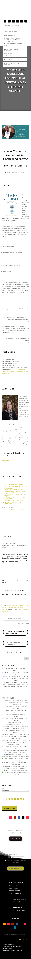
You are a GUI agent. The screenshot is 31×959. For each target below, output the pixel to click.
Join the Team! (14, 885)
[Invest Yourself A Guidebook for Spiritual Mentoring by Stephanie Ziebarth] (15, 132)
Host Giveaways (14, 891)
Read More (15, 839)
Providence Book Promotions (23, 623)
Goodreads (6, 373)
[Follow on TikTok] (25, 21)
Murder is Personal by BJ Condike (16, 832)
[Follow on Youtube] (13, 21)
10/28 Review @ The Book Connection (12, 502)
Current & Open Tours (16, 882)
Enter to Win (9, 808)
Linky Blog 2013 (24, 509)
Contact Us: (23, 939)
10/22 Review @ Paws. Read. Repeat (16, 492)
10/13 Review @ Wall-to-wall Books (16, 490)
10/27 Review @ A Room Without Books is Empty (15, 497)
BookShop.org (22, 371)
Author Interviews (19, 910)
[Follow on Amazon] (5, 21)
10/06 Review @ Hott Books (14, 484)
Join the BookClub (15, 894)
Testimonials (17, 902)
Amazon (14, 369)
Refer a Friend (13, 888)
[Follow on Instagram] (9, 21)
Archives (4, 788)
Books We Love (17, 907)
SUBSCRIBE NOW (15, 868)
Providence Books (16, 618)
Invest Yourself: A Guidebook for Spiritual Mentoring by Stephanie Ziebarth (15, 607)
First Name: (9, 854)
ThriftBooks (11, 371)
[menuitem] (15, 26)
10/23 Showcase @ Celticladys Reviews (14, 494)
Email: (9, 857)
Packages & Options (19, 899)
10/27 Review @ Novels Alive (14, 500)
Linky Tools (13, 509)
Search (27, 658)
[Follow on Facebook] (17, 21)
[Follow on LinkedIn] (15, 927)
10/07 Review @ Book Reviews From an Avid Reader (15, 487)
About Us (15, 918)
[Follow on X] (21, 21)
